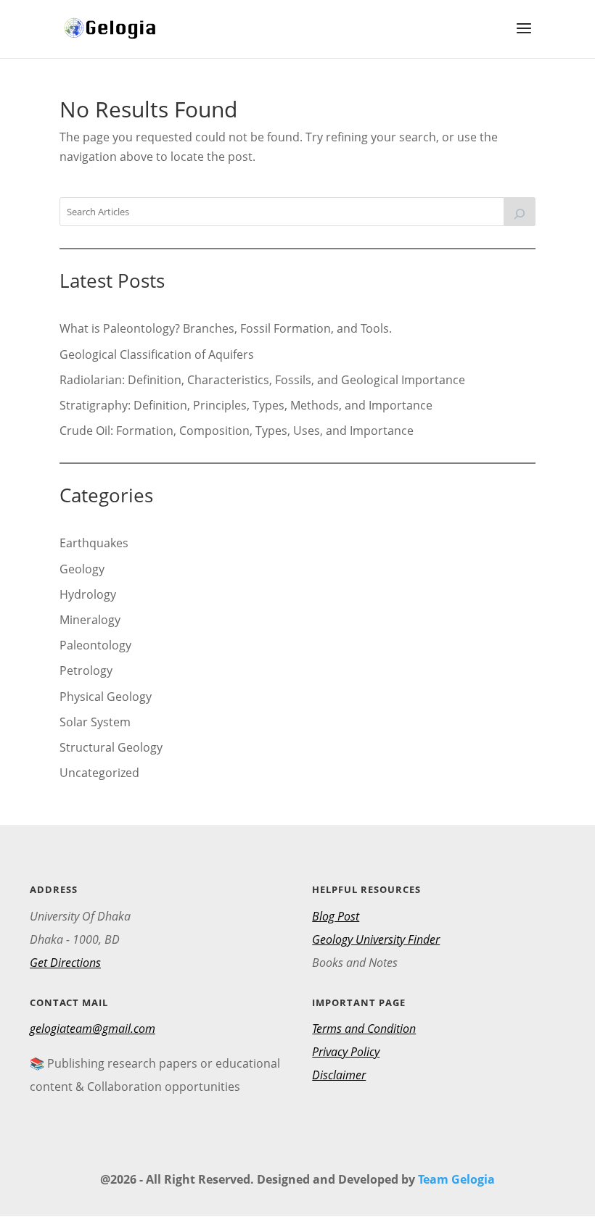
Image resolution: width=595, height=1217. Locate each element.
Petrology (86, 670)
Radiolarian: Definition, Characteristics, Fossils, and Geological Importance (262, 380)
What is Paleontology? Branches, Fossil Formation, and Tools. (226, 328)
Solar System (95, 722)
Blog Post (335, 916)
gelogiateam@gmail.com (92, 1029)
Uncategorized (99, 773)
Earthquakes (94, 543)
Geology (82, 569)
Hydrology (88, 594)
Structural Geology (111, 747)
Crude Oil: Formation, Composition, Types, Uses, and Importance (237, 431)
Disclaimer (339, 1075)
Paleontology (95, 645)
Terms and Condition (364, 1029)
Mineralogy (90, 620)
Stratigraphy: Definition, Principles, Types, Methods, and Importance (246, 405)
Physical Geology (106, 697)
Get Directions (65, 963)
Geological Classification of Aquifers (157, 354)
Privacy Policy (345, 1052)
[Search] (520, 211)
